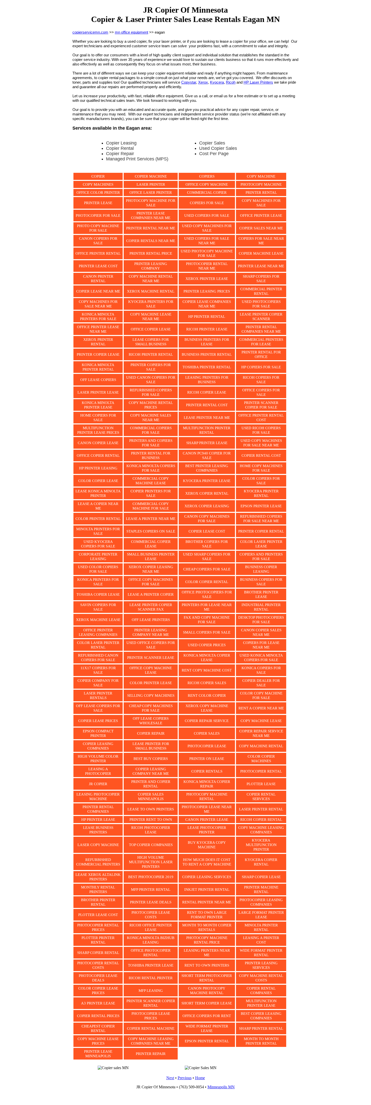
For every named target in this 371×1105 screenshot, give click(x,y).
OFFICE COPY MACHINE (207, 184)
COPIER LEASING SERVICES (206, 877)
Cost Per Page (214, 153)
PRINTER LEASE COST (98, 266)
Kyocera (217, 82)
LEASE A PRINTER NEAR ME (150, 519)
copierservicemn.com (90, 32)
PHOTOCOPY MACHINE (261, 184)
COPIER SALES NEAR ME (261, 228)
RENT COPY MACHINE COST (207, 670)
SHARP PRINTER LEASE (206, 443)
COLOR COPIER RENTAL (206, 582)
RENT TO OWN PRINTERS (206, 965)
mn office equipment (131, 32)
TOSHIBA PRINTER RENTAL (206, 367)
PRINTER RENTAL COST (207, 405)
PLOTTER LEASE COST (98, 915)
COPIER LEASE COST (207, 531)
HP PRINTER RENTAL (206, 317)
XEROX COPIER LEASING (206, 506)
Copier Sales (212, 143)
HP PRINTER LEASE (98, 820)
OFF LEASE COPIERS (98, 380)
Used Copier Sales (218, 148)
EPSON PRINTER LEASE (261, 506)
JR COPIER (98, 784)
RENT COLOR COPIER (207, 695)
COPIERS (207, 176)
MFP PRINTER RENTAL (150, 889)
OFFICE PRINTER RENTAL (98, 253)
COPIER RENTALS (206, 771)
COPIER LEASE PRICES (98, 721)
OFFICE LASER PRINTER (150, 192)
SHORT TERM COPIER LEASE (206, 1003)
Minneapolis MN (221, 1087)
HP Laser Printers (258, 82)
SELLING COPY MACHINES (150, 695)
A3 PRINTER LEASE (98, 1003)
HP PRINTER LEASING (98, 468)
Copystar (188, 82)
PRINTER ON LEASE (206, 759)
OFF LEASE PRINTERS (151, 620)
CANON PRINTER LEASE (206, 820)
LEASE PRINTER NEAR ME (207, 418)
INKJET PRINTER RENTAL (206, 889)
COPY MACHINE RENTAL (261, 746)
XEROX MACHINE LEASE (98, 620)
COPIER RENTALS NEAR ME (150, 241)
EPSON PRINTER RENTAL (207, 1041)
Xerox (203, 82)
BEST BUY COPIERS (151, 759)
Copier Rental (120, 148)
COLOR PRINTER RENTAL (98, 519)
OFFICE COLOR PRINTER (98, 192)
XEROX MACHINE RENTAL (150, 291)
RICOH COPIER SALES (207, 683)
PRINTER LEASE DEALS (150, 902)
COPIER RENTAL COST (261, 455)
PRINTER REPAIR (151, 1054)
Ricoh (230, 82)
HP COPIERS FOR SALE (261, 367)
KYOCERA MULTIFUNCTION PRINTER (261, 844)
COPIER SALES (207, 733)
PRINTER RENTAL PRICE (150, 253)
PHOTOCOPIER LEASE (207, 746)
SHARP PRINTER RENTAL (261, 1028)
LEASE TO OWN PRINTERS (150, 809)
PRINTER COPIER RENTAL (261, 531)
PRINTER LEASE (98, 203)
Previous (185, 1078)
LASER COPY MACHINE (98, 845)
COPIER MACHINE (151, 176)
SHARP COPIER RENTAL (98, 953)
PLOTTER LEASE (261, 784)
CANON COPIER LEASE (98, 443)
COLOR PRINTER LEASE (151, 683)
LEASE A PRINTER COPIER (151, 594)
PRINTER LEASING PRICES (206, 291)
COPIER (98, 176)
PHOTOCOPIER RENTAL (261, 771)
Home (200, 1078)
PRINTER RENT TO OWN (150, 820)
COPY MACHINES (98, 184)
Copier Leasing (121, 143)
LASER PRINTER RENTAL (261, 809)
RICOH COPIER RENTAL (261, 820)
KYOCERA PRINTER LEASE (206, 481)
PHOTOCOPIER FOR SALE (98, 215)
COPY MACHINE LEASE (261, 721)
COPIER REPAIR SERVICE (207, 721)
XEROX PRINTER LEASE (207, 279)
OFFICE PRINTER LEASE (261, 215)
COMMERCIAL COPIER (207, 192)
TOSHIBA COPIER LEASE (98, 594)
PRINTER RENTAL (261, 192)
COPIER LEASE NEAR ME (98, 291)
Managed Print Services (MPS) (137, 158)
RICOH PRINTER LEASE (206, 329)
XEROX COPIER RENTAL (206, 493)
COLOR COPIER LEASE (98, 481)
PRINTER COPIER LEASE (98, 354)
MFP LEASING (151, 991)
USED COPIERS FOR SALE (206, 215)
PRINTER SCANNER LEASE (150, 658)
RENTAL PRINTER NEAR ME (206, 902)
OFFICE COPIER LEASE (151, 329)
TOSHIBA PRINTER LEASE (150, 965)
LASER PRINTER (151, 184)
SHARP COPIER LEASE (261, 877)
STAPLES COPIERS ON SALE (150, 531)
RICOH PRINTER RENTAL (151, 354)
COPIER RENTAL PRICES (98, 1016)
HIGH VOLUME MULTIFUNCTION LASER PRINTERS (151, 862)
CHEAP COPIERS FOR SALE (206, 569)
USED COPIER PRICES (207, 645)
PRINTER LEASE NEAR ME (261, 266)
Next (170, 1078)
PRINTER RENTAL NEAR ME (150, 228)
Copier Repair (120, 153)
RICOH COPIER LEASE (206, 392)
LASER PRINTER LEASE (98, 392)
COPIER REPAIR (151, 733)
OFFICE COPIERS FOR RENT (206, 1016)
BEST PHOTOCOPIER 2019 (150, 877)
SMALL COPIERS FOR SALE (206, 632)
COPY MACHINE (261, 176)
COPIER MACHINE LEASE (261, 253)
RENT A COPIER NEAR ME (261, 708)
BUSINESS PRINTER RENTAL (207, 354)
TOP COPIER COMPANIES (151, 845)
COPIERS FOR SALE (207, 203)
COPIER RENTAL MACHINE (150, 1028)
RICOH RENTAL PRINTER (151, 978)
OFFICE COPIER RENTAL (98, 455)
